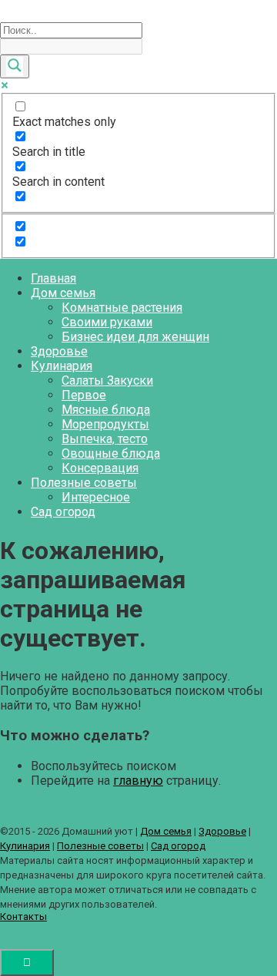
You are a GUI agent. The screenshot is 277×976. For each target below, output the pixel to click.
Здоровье (59, 351)
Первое (84, 395)
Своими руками (107, 322)
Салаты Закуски (107, 380)
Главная (53, 278)
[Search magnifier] (14, 66)
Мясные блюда (106, 409)
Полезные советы (84, 482)
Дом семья (63, 293)
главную (138, 780)
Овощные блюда (111, 453)
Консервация (100, 468)
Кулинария (61, 366)
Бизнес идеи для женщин (135, 336)
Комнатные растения (122, 307)
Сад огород (63, 512)
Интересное (96, 497)
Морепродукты (105, 424)
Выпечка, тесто (105, 439)
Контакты (23, 916)
